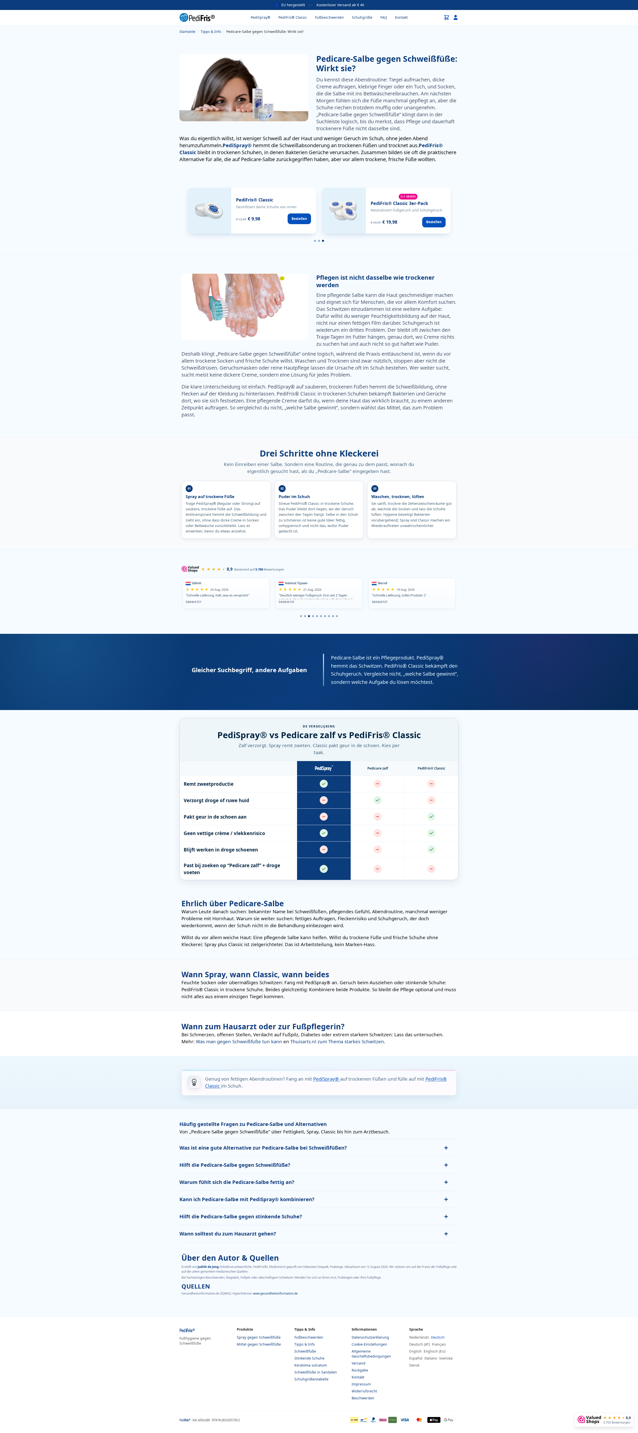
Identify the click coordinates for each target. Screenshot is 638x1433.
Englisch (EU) (434, 1351)
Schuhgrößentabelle (311, 1379)
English (415, 1351)
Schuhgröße (362, 17)
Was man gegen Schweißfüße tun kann (239, 1041)
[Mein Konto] (456, 17)
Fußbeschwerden (329, 17)
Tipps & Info (304, 1344)
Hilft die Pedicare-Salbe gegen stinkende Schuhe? (240, 1216)
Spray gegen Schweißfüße (259, 1337)
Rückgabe (360, 1370)
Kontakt (401, 17)
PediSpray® (260, 17)
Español (415, 1358)
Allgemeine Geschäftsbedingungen (371, 1354)
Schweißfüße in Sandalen (315, 1372)
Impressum (361, 1384)
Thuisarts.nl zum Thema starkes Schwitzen (337, 1041)
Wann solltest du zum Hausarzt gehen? (227, 1233)
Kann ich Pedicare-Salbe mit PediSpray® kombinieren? (247, 1199)
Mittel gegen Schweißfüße (259, 1344)
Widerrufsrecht (364, 1391)
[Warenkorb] (447, 17)
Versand (358, 1363)
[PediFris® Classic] (251, 211)
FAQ (383, 17)
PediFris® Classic (292, 17)
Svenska (446, 1358)
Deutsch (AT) (419, 1344)
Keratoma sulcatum (310, 1365)
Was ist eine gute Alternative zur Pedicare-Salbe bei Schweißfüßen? (263, 1147)
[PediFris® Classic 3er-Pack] (386, 211)
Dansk (414, 1365)
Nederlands (419, 1337)
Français (439, 1344)
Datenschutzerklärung (370, 1337)
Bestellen (299, 218)
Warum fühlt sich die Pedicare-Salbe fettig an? (236, 1182)
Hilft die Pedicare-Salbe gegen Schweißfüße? (234, 1165)
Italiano (430, 1358)
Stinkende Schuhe (309, 1358)
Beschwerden (363, 1398)
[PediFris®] (197, 17)
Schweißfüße (305, 1351)
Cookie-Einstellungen (369, 1344)
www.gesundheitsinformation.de (275, 1293)
